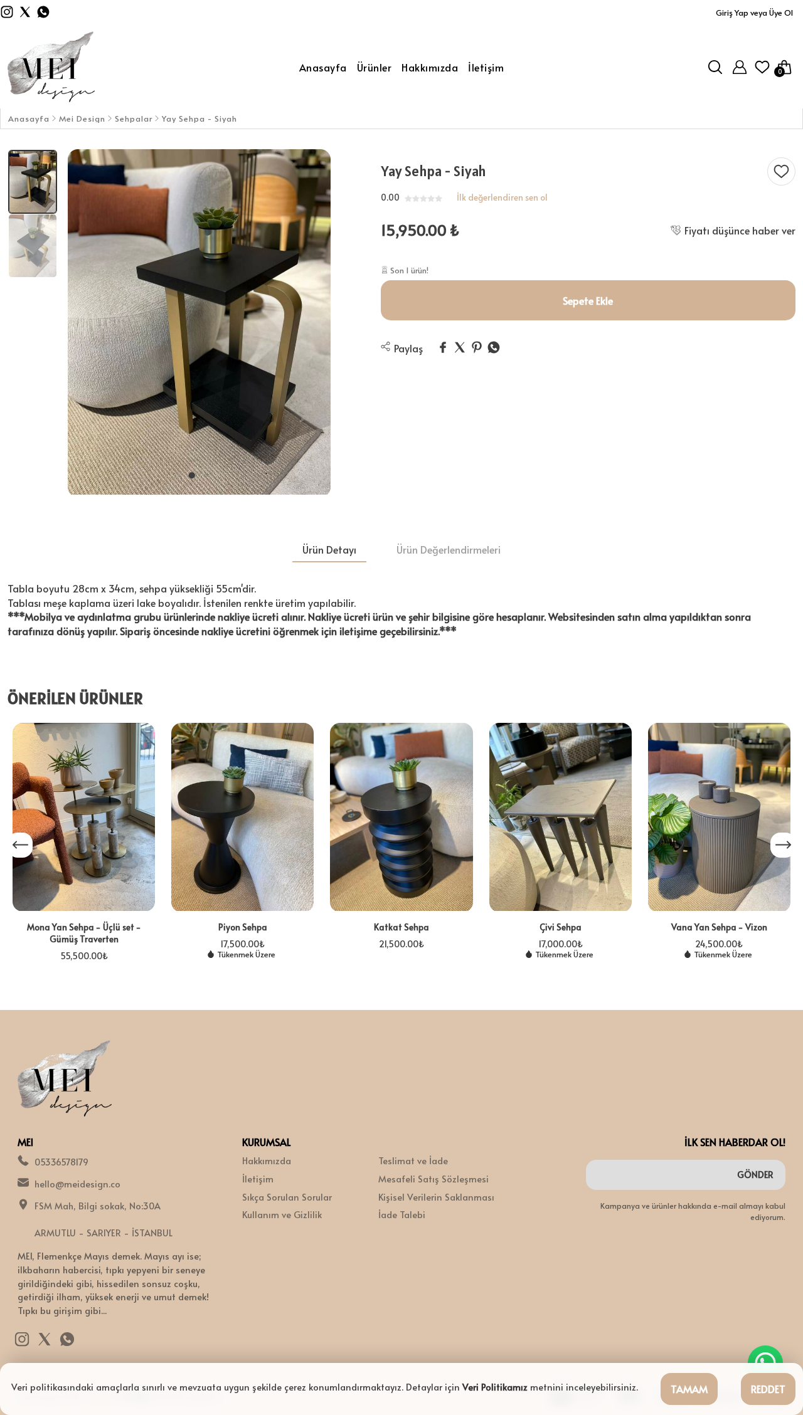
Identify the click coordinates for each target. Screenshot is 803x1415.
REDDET (768, 1389)
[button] (191, 475)
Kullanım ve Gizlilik (282, 1214)
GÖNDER (755, 1175)
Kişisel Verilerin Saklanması (436, 1197)
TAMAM (689, 1389)
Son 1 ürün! (408, 270)
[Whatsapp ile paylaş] (494, 347)
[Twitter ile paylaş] (460, 347)
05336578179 (61, 1161)
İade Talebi (401, 1214)
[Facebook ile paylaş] (443, 347)
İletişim (258, 1178)
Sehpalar (133, 119)
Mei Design (82, 119)
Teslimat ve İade (413, 1160)
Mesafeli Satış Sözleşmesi (433, 1178)
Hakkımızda (266, 1160)
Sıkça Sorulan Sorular (287, 1197)
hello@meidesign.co (77, 1183)
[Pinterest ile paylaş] (477, 347)
